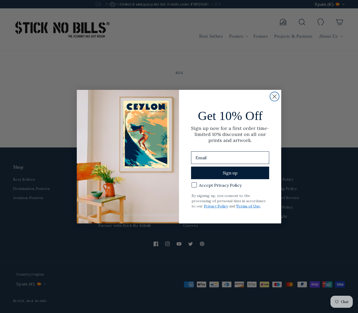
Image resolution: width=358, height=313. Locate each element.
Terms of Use (248, 206)
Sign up (230, 172)
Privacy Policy (216, 206)
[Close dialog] (274, 96)
